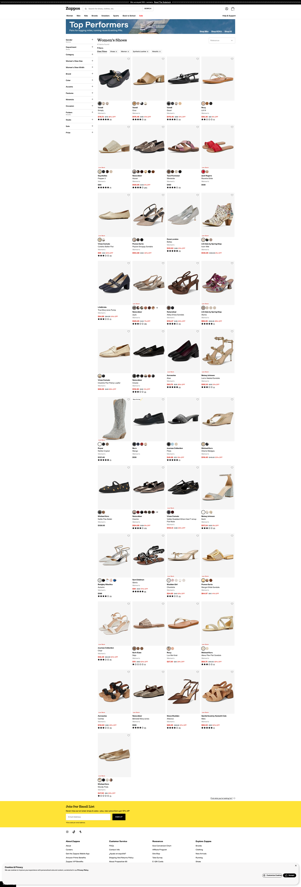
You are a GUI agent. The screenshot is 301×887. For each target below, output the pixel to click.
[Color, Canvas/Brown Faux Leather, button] (211, 580)
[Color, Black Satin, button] (172, 308)
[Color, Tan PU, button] (107, 172)
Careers (69, 850)
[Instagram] (67, 831)
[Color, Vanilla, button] (107, 780)
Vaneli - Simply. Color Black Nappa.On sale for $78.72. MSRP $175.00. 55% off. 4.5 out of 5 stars (114, 89)
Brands (199, 846)
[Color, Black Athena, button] (142, 103)
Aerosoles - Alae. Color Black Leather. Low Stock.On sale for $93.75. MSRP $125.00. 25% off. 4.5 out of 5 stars (183, 361)
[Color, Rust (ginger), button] (142, 648)
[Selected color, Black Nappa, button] (100, 103)
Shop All (228, 31)
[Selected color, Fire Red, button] (203, 172)
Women (124, 52)
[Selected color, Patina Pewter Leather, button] (134, 308)
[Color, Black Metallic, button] (180, 172)
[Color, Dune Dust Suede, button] (145, 172)
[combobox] (112, 8)
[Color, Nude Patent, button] (180, 103)
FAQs (111, 846)
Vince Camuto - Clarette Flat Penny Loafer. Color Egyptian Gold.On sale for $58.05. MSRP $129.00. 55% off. (114, 361)
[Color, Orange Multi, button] (211, 308)
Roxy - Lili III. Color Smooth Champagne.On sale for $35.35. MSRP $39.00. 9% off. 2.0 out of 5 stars (218, 89)
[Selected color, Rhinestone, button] (203, 512)
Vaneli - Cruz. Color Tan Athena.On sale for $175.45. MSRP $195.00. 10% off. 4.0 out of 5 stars (149, 89)
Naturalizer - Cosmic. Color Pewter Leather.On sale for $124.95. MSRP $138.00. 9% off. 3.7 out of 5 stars (149, 497)
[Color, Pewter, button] (145, 376)
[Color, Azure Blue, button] (107, 580)
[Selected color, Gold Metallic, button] (169, 580)
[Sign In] (227, 8)
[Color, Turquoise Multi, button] (207, 308)
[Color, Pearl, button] (207, 512)
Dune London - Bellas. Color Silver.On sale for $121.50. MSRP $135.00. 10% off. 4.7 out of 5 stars (183, 225)
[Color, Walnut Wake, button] (153, 308)
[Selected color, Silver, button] (100, 444)
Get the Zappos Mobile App (77, 854)
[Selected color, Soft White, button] (100, 580)
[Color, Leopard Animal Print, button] (138, 240)
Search (147, 9)
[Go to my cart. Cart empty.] (232, 8)
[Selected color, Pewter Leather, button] (134, 172)
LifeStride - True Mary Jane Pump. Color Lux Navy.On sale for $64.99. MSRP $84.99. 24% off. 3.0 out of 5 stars (114, 293)
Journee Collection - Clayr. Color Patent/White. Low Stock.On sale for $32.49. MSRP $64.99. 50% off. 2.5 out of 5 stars (114, 633)
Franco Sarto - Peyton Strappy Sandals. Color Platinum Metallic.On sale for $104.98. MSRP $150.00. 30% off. (149, 225)
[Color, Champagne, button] (176, 172)
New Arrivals (201, 854)
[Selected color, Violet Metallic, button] (169, 172)
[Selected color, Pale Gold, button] (203, 444)
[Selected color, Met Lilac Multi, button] (203, 240)
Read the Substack (162, 2)
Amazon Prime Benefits (76, 858)
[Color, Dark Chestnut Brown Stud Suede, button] (153, 172)
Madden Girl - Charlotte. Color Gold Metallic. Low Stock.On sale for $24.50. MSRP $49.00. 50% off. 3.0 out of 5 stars (183, 565)
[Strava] (80, 831)
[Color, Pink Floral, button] (184, 580)
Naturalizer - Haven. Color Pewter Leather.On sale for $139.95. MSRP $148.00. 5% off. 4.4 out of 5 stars (149, 157)
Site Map (156, 854)
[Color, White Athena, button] (145, 103)
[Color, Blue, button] (172, 444)
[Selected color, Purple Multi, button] (203, 308)
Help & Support (229, 16)
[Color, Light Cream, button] (207, 648)
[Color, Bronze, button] (172, 172)
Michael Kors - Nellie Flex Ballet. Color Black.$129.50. (114, 497)
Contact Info (114, 850)
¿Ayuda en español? (117, 854)
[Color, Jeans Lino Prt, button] (172, 103)
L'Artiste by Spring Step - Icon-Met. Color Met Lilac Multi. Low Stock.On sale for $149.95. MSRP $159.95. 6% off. (218, 225)
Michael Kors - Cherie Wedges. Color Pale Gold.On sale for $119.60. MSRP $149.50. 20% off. (218, 429)
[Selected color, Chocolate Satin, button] (169, 308)
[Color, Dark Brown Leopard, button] (142, 376)
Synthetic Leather (139, 52)
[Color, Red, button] (142, 444)
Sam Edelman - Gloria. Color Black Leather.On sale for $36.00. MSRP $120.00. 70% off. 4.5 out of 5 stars (149, 565)
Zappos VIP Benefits (74, 861)
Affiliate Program (159, 850)
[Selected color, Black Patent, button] (169, 103)
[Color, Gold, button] (207, 172)
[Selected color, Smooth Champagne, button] (203, 103)
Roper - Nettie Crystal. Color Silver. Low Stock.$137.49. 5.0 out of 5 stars (114, 429)
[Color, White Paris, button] (180, 580)
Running (199, 858)
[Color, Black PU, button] (103, 172)
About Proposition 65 (118, 861)
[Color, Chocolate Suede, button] (145, 512)
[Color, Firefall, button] (172, 512)
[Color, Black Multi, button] (211, 512)
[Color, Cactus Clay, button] (149, 512)
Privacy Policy (82, 870)
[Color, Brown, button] (111, 780)
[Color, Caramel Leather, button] (149, 376)
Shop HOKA (216, 31)
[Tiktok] (73, 831)
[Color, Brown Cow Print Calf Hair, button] (138, 172)
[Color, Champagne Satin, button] (111, 580)
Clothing (199, 850)
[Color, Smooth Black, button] (211, 103)
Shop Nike (204, 31)
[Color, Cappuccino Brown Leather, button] (142, 172)
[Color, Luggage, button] (103, 512)
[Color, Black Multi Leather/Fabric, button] (153, 376)
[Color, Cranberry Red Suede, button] (138, 512)
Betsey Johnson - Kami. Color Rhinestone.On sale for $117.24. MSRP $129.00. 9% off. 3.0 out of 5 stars (218, 497)
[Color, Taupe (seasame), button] (145, 444)
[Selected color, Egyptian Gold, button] (100, 240)
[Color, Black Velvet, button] (142, 512)
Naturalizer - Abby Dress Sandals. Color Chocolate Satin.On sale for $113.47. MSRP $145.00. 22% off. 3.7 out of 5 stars (183, 293)
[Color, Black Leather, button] (149, 172)
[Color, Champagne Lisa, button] (138, 103)
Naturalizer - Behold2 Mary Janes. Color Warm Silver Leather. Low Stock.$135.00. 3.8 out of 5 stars (149, 699)
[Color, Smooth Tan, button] (207, 103)
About (68, 846)
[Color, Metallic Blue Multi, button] (207, 240)
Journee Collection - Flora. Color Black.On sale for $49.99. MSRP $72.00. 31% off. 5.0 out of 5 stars (183, 429)
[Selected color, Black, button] (134, 444)
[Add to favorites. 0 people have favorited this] (129, 59)
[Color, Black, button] (103, 376)
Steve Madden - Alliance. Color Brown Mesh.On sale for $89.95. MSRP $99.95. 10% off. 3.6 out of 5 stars (183, 699)
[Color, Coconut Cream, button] (103, 240)
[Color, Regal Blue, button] (115, 580)
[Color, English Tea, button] (145, 308)
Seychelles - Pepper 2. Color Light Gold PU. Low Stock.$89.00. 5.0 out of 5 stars (114, 157)
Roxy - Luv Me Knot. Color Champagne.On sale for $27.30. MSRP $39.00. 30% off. (183, 633)
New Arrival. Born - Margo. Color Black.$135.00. (149, 429)
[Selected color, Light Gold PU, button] (100, 172)
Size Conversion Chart (161, 846)
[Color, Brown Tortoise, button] (138, 308)
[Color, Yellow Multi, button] (214, 308)
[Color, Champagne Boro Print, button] (176, 103)
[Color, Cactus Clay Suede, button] (142, 308)
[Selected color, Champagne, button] (169, 648)
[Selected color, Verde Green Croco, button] (134, 376)
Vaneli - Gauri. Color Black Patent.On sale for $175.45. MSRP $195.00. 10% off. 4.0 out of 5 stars (183, 89)
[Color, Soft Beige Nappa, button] (103, 103)
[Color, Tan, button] (107, 444)
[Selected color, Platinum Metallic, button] (134, 240)
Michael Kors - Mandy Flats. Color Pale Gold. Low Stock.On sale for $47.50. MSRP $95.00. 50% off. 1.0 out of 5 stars (114, 765)
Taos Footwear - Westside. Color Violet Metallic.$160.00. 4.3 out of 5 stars (183, 157)
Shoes (112, 52)
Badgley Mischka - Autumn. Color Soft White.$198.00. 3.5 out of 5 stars (114, 565)
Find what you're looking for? (222, 798)
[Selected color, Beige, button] (203, 580)
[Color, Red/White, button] (176, 580)
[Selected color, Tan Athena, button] (134, 103)
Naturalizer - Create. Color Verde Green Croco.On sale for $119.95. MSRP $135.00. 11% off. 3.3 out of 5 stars (149, 361)
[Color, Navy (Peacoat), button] (138, 444)
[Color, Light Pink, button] (172, 580)
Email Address (74, 817)
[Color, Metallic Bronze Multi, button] (211, 240)
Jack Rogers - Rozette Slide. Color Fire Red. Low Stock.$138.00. (218, 157)
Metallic (155, 52)
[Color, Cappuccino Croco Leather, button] (149, 308)
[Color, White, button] (176, 444)
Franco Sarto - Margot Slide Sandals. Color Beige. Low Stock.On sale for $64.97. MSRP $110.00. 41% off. (218, 565)
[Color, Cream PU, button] (111, 172)
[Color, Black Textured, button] (142, 240)
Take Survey (157, 858)
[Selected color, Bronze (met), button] (134, 648)
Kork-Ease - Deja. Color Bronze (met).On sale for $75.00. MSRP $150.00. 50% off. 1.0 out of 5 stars (149, 633)
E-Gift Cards (157, 861)
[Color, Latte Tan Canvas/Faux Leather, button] (207, 580)
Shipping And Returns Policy (121, 858)
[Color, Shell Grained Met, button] (107, 103)
